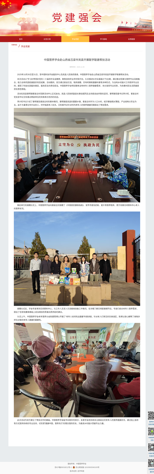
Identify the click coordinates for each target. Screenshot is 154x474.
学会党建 (75, 39)
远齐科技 (80, 471)
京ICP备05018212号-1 (63, 467)
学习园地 (103, 39)
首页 (20, 39)
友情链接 (131, 39)
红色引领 (47, 39)
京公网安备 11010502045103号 (87, 467)
